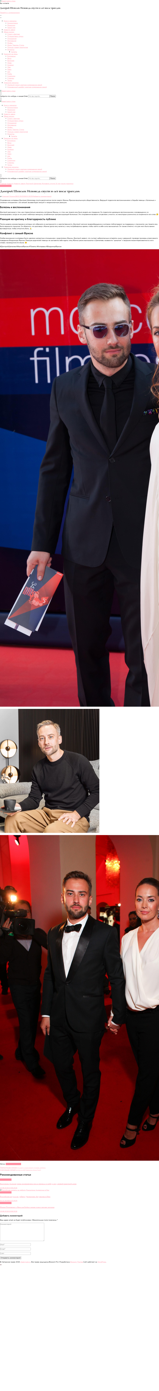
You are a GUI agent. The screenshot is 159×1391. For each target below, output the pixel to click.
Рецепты (10, 50)
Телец (9, 80)
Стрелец (10, 78)
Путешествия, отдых (15, 36)
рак (8, 72)
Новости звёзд (9, 30)
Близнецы (11, 56)
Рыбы (9, 74)
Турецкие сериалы (11, 83)
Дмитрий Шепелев (13, 1164)
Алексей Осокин (8, 196)
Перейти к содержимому (10, 13)
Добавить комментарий (41, 196)
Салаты (14, 52)
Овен (9, 69)
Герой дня (11, 27)
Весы (9, 58)
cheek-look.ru (25, 1262)
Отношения (11, 38)
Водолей (10, 61)
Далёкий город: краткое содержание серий (24, 85)
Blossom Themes (76, 1262)
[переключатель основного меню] (0, 15)
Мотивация (11, 41)
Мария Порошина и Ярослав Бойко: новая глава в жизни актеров (27, 1207)
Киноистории (12, 23)
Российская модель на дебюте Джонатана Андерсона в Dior (25, 1196)
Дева (9, 63)
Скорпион (11, 76)
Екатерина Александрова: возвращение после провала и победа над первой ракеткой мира (38, 1184)
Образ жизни (9, 32)
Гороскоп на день (11, 54)
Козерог (10, 65)
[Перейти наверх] (0, 1264)
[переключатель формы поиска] (0, 93)
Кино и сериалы (10, 21)
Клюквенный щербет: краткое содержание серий (27, 87)
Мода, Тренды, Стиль (15, 45)
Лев (8, 67)
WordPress (102, 1262)
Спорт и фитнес (13, 34)
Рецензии (11, 25)
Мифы (10, 43)
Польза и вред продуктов (17, 47)
